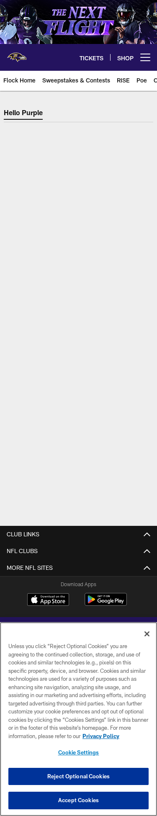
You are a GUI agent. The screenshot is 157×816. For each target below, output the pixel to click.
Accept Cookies (78, 800)
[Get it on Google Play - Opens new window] (105, 603)
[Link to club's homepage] (17, 54)
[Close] (147, 634)
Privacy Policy (100, 736)
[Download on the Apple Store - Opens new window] (48, 600)
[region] (78, 719)
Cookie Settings (78, 752)
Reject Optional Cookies (78, 776)
